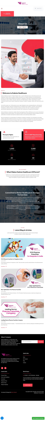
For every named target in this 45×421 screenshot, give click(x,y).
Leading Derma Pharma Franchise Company (12, 320)
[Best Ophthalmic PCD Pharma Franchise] (22, 278)
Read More (3, 266)
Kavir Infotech (14, 392)
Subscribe (41, 341)
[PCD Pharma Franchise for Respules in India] (22, 247)
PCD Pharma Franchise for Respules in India (12, 259)
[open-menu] (1, 8)
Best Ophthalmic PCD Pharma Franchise (11, 289)
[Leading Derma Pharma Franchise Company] (22, 308)
